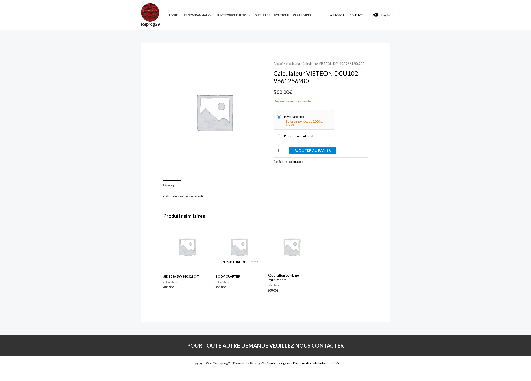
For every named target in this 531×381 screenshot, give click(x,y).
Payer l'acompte (294, 116)
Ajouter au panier (313, 150)
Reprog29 (150, 24)
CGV (336, 363)
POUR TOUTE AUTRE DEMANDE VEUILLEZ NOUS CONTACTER (265, 345)
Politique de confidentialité (311, 363)
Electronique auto (231, 15)
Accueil (174, 15)
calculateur (292, 63)
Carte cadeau (303, 15)
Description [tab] (172, 185)
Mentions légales (278, 363)
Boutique (281, 15)
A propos (337, 15)
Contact (356, 15)
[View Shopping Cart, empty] (373, 15)
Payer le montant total (298, 136)
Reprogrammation (198, 15)
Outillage (262, 15)
